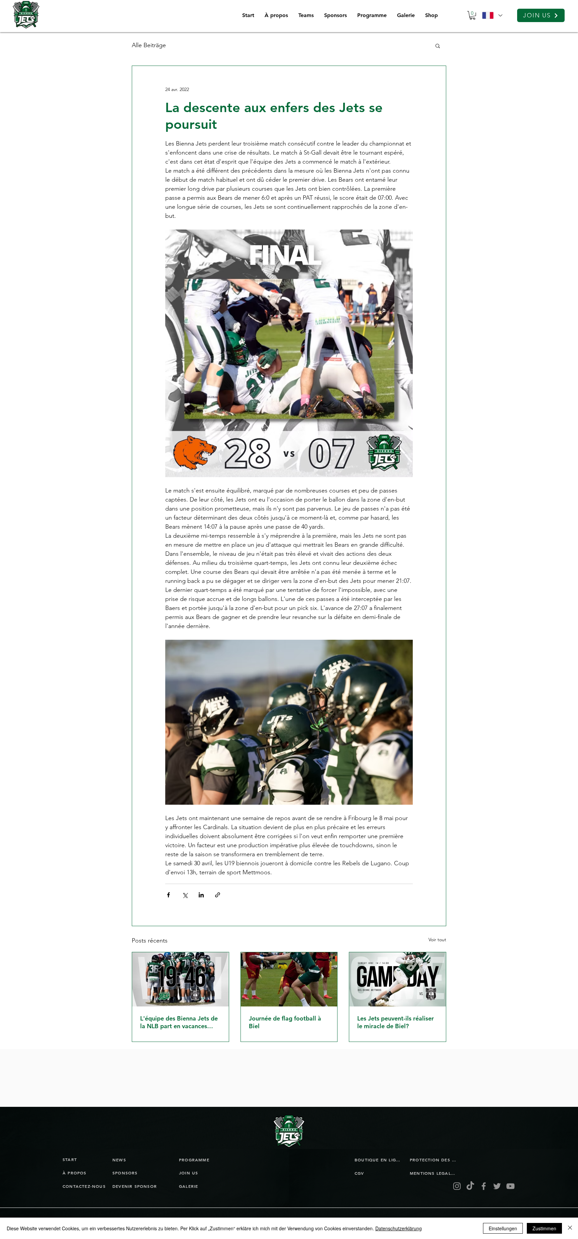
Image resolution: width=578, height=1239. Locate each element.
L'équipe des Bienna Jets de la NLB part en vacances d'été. (179, 1022)
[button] (306, 15)
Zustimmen (544, 1228)
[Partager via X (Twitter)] (185, 895)
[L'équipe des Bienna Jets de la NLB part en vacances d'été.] (180, 979)
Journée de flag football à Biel (285, 1022)
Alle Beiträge (149, 45)
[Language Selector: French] (492, 15)
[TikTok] (470, 1186)
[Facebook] (484, 1186)
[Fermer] (570, 1228)
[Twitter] (497, 1186)
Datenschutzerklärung (398, 1228)
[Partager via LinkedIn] (201, 895)
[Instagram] (457, 1186)
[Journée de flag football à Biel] (289, 979)
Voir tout (437, 940)
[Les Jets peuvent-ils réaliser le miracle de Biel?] (397, 979)
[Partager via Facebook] (168, 895)
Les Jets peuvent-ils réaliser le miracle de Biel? (395, 1022)
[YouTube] (510, 1186)
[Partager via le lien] (217, 895)
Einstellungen (503, 1228)
